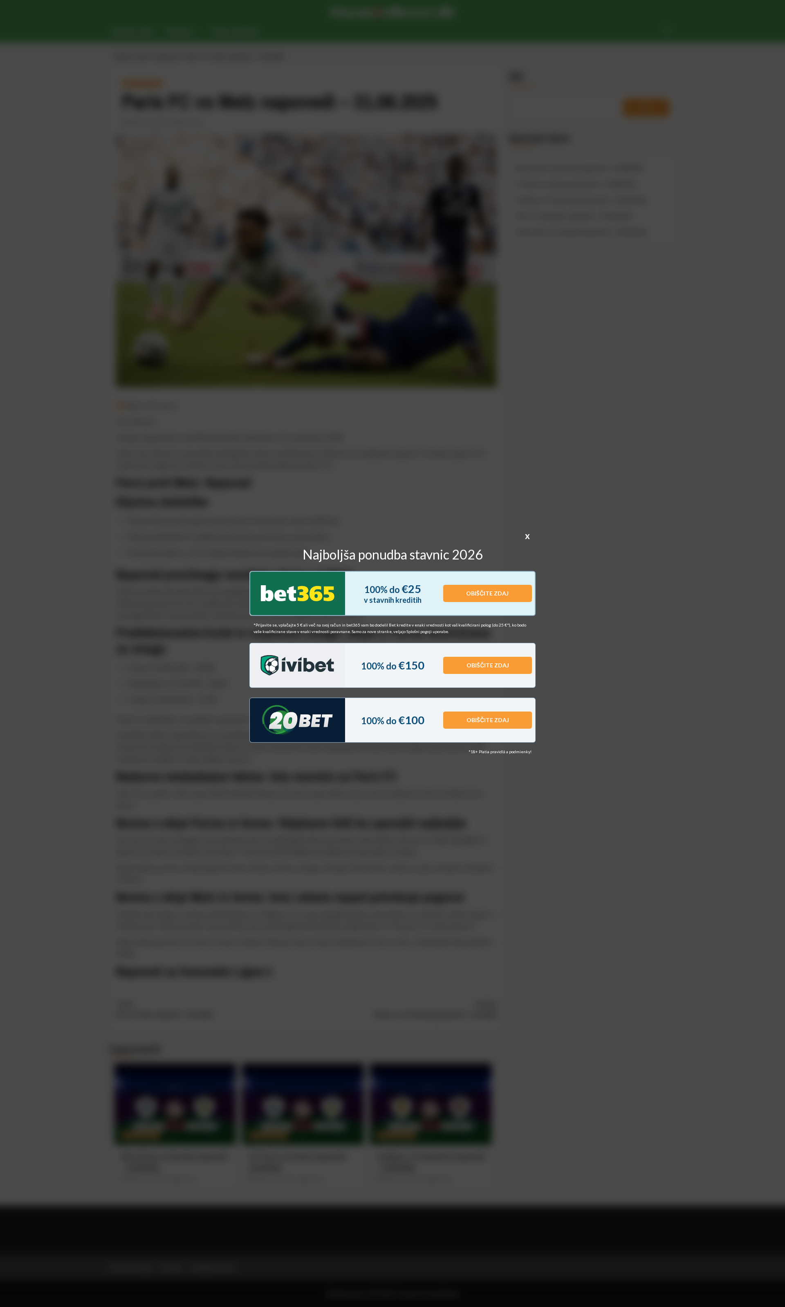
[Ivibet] (297, 665)
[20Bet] (297, 720)
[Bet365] (297, 593)
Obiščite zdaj (487, 593)
